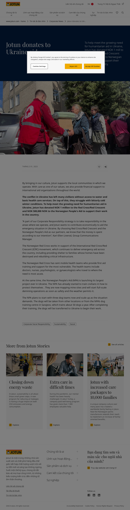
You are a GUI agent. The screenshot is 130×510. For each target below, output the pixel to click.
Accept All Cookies (92, 66)
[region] (66, 62)
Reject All (73, 66)
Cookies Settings (39, 66)
